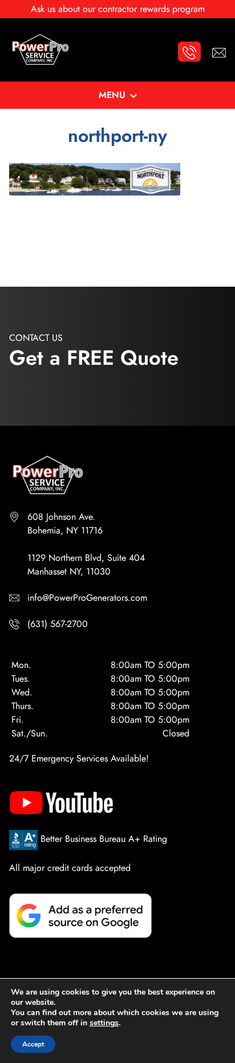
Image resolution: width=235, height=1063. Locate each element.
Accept (33, 1044)
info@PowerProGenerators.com (87, 597)
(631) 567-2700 (57, 623)
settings (104, 1023)
